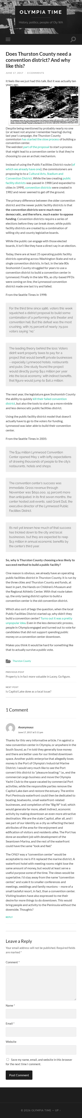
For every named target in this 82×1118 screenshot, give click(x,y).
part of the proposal (36, 147)
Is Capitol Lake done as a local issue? (28, 689)
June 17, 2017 (14, 72)
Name (10, 1005)
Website (11, 1041)
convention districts (38, 187)
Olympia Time (41, 12)
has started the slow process (40, 139)
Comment (13, 962)
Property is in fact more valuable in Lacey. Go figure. (38, 674)
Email (10, 1023)
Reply (9, 917)
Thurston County (22, 660)
